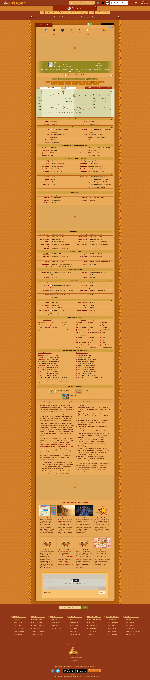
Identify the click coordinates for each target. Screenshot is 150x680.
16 (99, 82)
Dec (94, 79)
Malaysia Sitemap (68, 676)
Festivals (79, 13)
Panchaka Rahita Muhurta (45, 353)
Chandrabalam (47, 320)
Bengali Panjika (130, 634)
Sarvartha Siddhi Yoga (92, 69)
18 (52, 84)
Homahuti (46, 282)
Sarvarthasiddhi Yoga (95, 619)
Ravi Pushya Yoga (58, 444)
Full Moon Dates (37, 619)
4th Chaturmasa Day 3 (46, 69)
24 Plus (83, 75)
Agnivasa (46, 285)
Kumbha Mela (130, 637)
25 (76, 84)
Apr (66, 79)
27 (83, 84)
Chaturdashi (55, 129)
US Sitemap (53, 676)
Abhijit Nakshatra (75, 634)
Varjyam (47, 261)
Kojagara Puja (56, 69)
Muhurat (62, 13)
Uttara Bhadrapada (95, 129)
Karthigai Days (112, 628)
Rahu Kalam (46, 254)
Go (85, 607)
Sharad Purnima (65, 69)
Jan (56, 79)
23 (69, 84)
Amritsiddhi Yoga (93, 622)
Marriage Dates (56, 619)
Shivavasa (46, 294)
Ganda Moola (83, 69)
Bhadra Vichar (74, 625)
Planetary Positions (38, 625)
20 (59, 84)
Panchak (72, 619)
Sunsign (47, 179)
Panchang (48, 13)
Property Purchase (57, 628)
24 (73, 84)
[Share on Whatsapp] (89, 24)
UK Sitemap (60, 676)
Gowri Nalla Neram (113, 622)
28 (87, 84)
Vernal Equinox (18, 625)
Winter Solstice (18, 634)
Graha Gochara (37, 634)
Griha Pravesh (56, 622)
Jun (74, 79)
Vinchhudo (62, 442)
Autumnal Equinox (19, 631)
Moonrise (46, 124)
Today (98, 87)
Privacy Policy (75, 660)
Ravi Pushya (92, 631)
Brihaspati (92, 446)
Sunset (85, 121)
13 (89, 82)
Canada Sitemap (95, 676)
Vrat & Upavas (71, 13)
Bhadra (71, 69)
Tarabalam (83, 320)
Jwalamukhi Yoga (45, 449)
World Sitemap (75, 674)
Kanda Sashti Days (113, 634)
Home (42, 13)
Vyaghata (54, 137)
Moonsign (46, 176)
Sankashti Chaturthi (87, 461)
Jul (77, 79)
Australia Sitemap (78, 676)
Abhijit (47, 236)
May (70, 79)
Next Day (107, 87)
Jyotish (86, 13)
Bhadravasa (46, 290)
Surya (85, 446)
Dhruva (54, 134)
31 (97, 84)
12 (85, 82)
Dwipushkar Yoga (94, 625)
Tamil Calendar (112, 625)
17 (103, 82)
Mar (63, 79)
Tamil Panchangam (113, 619)
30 (94, 84)
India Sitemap (87, 676)
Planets (91, 13)
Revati (91, 132)
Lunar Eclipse (18, 622)
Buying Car (55, 625)
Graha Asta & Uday (38, 628)
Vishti (91, 140)
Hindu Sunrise (130, 622)
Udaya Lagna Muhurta (82, 353)
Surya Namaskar (95, 448)
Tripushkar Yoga (48, 444)
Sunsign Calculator (131, 628)
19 (56, 84)
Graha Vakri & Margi (38, 631)
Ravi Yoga (71, 71)
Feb (59, 79)
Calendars (56, 13)
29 (90, 84)
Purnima (54, 132)
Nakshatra (84, 129)
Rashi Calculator (130, 625)
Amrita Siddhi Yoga (104, 69)
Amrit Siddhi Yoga (62, 446)
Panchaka (76, 69)
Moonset (85, 124)
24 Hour (77, 75)
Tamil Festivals (112, 631)
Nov (90, 79)
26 (80, 84)
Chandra (80, 446)
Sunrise (47, 121)
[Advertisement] (75, 48)
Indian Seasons (130, 619)
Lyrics (97, 13)
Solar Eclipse (17, 619)
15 (96, 82)
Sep (83, 79)
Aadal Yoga (78, 71)
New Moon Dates (37, 622)
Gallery (102, 13)
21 (62, 84)
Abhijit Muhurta (82, 426)
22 (66, 84)
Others (108, 13)
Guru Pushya (92, 634)
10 (78, 82)
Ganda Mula (54, 442)
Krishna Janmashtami (102, 461)
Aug (80, 79)
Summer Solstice (19, 628)
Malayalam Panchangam (133, 631)
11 (82, 82)
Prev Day (89, 87)
